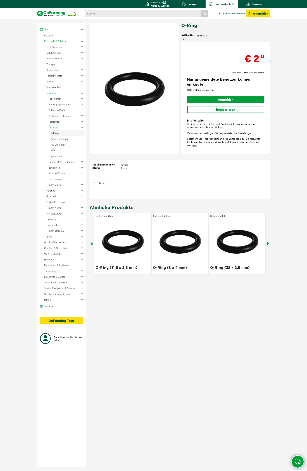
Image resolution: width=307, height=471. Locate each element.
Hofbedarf (49, 259)
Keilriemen (54, 121)
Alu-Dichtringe (58, 144)
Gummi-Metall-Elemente (61, 161)
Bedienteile (54, 167)
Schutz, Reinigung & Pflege (57, 293)
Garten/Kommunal (55, 202)
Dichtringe (54, 127)
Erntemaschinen (54, 179)
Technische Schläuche (60, 115)
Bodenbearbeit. (54, 69)
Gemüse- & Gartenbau (55, 248)
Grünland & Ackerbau (55, 242)
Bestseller (49, 35)
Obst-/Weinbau (54, 46)
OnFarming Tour (61, 320)
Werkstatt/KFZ (53, 213)
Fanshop (50, 190)
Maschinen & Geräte (54, 276)
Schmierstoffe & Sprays (56, 282)
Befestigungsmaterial (59, 104)
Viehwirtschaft (53, 87)
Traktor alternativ (55, 230)
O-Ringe (55, 133)
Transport (51, 64)
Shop (47, 29)
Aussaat (50, 81)
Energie (192, 4)
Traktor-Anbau (53, 207)
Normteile (51, 92)
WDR (53, 150)
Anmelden (260, 13)
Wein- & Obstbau (52, 253)
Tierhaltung (50, 270)
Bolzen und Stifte (57, 110)
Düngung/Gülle (54, 52)
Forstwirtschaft (54, 75)
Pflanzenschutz (54, 58)
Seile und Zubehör (58, 173)
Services (48, 306)
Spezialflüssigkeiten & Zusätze (59, 288)
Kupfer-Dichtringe (60, 138)
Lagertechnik (55, 156)
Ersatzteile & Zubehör (55, 41)
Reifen (47, 299)
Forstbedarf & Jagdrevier (57, 265)
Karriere (257, 4)
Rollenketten (55, 98)
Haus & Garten (160, 4)
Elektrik (50, 236)
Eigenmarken (53, 225)
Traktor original (54, 184)
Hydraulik (51, 219)
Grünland (51, 196)
